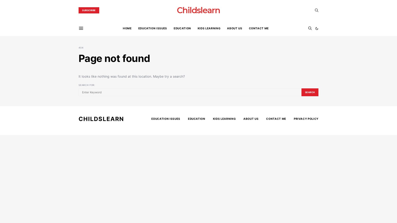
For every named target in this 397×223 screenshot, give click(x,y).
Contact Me (259, 28)
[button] (316, 28)
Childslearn (198, 10)
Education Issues (152, 28)
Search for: (87, 85)
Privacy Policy (306, 118)
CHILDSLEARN (101, 119)
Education (182, 28)
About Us (234, 28)
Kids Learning (209, 28)
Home (127, 28)
